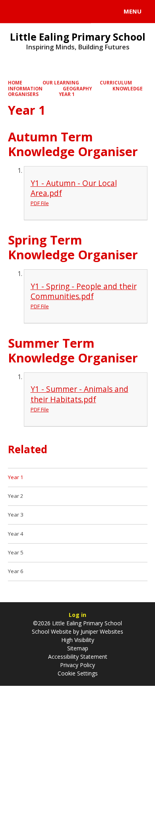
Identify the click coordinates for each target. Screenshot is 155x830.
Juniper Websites (101, 631)
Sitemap (77, 648)
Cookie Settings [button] (78, 673)
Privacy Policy (77, 665)
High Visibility (77, 640)
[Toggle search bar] (15, 11)
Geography (77, 89)
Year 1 (67, 94)
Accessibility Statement (77, 656)
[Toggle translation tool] (35, 11)
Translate (66, 12)
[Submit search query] (97, 10)
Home (15, 83)
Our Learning (61, 83)
